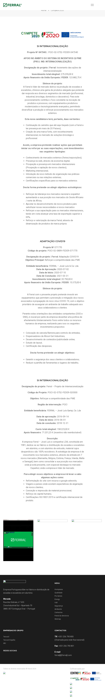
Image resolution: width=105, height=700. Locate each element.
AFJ (4, 643)
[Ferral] (12, 5)
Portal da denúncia (62, 616)
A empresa (59, 589)
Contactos (58, 612)
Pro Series (58, 596)
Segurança (59, 606)
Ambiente (58, 609)
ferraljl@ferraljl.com (63, 655)
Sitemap (58, 619)
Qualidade (58, 593)
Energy (57, 599)
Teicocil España (9, 640)
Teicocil (6, 637)
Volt (56, 603)
